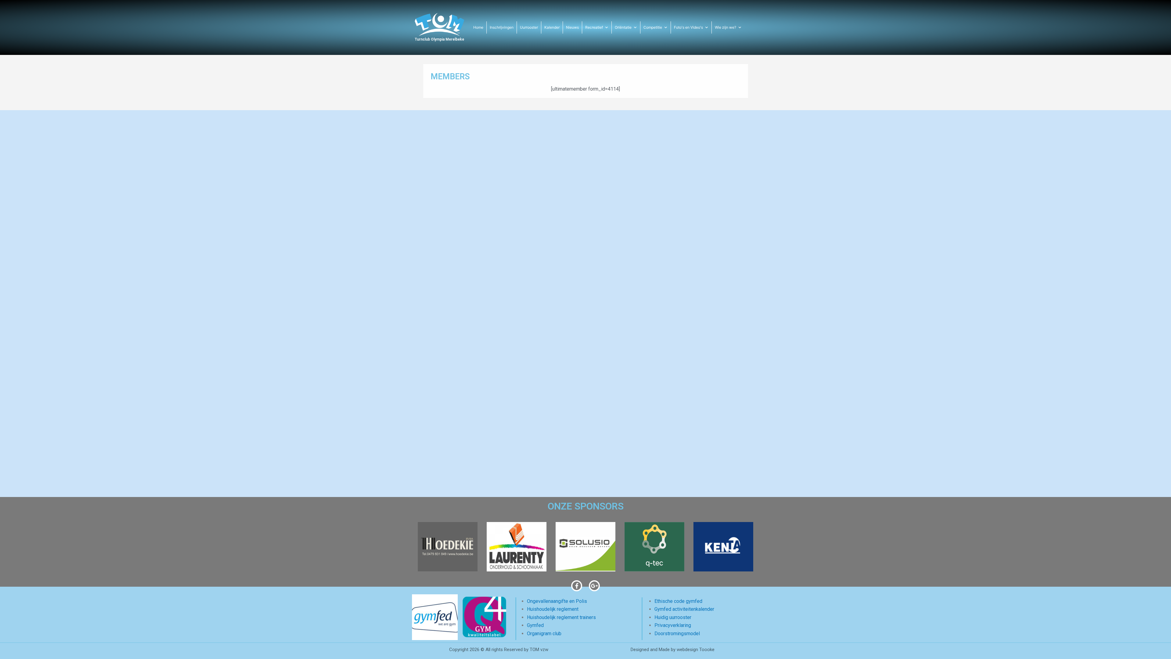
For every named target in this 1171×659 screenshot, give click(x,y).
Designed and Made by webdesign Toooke (672, 649)
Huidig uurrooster (672, 617)
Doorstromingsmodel (677, 633)
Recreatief (594, 27)
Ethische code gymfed (678, 601)
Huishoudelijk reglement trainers (561, 617)
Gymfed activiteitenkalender (684, 609)
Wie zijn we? (725, 27)
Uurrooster (529, 27)
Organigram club (544, 633)
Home (478, 27)
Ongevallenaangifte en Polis (557, 601)
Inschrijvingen (502, 27)
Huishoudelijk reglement (552, 609)
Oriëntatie (623, 27)
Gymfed (535, 625)
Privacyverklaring (672, 625)
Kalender (552, 27)
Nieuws (572, 27)
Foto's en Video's (688, 27)
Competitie (652, 27)
